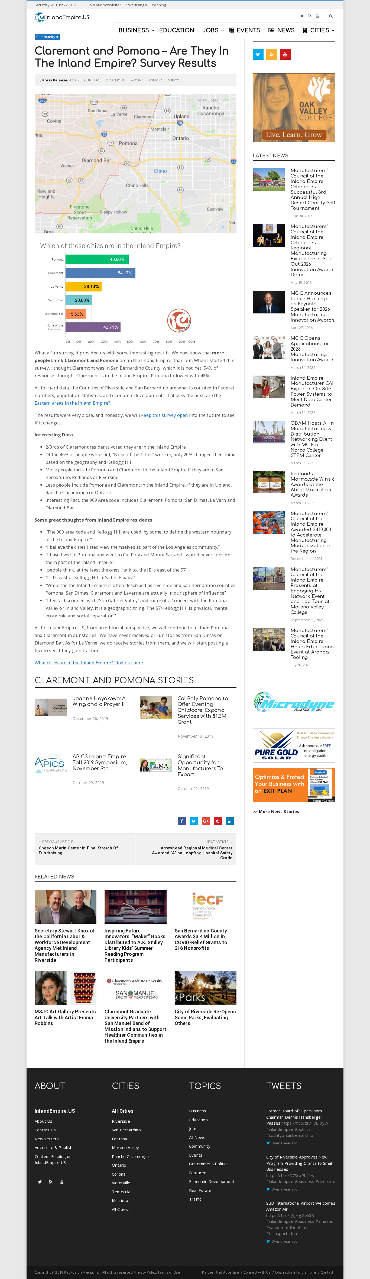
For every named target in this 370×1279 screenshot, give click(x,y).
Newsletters (47, 1138)
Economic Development (211, 1181)
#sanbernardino (281, 1227)
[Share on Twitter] (194, 821)
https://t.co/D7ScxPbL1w (290, 1175)
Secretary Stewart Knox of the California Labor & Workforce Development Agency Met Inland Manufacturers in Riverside (65, 945)
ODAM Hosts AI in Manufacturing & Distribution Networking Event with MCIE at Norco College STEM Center (312, 439)
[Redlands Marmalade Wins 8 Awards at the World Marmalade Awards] (269, 482)
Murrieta (120, 1200)
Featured (198, 1172)
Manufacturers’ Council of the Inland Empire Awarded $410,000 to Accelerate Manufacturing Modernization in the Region (311, 532)
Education (198, 1119)
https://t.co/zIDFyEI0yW (304, 1123)
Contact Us (45, 1129)
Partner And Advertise (220, 1272)
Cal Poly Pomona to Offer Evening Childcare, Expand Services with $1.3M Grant (203, 710)
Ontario (119, 1165)
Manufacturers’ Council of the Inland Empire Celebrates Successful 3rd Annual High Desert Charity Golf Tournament (313, 189)
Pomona (156, 80)
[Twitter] (302, 16)
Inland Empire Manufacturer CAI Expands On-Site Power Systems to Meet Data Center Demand (312, 392)
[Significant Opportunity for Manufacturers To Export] (156, 765)
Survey (173, 80)
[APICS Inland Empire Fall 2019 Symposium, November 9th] (51, 765)
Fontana (119, 1138)
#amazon (324, 1221)
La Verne (136, 80)
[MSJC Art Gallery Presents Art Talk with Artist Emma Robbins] (65, 988)
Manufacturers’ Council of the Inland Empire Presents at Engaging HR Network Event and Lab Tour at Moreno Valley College (310, 591)
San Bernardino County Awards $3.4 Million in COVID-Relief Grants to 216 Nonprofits (201, 939)
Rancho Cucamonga (130, 1156)
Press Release (54, 80)
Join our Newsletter (105, 4)
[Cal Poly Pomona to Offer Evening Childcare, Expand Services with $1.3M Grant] (156, 707)
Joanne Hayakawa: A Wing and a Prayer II (99, 701)
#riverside (325, 1181)
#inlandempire (280, 1129)
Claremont (115, 80)
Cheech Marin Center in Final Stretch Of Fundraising (78, 850)
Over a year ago (284, 1143)
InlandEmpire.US (55, 1111)
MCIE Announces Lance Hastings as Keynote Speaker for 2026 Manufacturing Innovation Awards (313, 307)
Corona (118, 1174)
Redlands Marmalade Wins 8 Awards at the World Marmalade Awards (313, 484)
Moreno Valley (125, 1147)
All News (197, 1137)
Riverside (121, 1121)
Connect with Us (257, 1272)
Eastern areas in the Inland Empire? (72, 403)
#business (304, 1181)
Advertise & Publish (53, 1147)
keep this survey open (164, 415)
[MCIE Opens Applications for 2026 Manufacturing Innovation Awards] (269, 347)
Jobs (193, 1128)
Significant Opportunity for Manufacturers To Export (200, 765)
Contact (327, 1272)
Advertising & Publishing (145, 4)
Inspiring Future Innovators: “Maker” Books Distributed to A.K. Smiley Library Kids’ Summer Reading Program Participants (135, 945)
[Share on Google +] (206, 821)
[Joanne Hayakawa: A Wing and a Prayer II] (51, 707)
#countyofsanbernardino (289, 1135)
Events (195, 1155)
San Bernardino (126, 1129)
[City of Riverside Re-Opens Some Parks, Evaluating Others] (205, 988)
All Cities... (121, 1209)
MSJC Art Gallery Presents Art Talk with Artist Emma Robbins (65, 1017)
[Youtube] (317, 16)
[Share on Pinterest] (218, 821)
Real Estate (200, 1190)
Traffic (195, 1199)
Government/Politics (209, 1163)
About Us (44, 1121)
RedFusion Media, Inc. (82, 1272)
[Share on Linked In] (230, 821)
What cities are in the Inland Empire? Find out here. (89, 662)
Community (45, 36)
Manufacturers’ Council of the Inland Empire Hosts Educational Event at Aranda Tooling (313, 644)
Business (197, 1110)
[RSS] (310, 16)
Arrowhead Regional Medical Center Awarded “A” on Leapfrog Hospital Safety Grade (192, 853)
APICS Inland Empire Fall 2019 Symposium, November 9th (100, 762)
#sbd (303, 1227)
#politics (303, 1129)
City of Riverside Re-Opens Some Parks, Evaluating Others (205, 1017)
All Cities (123, 1111)
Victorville (121, 1182)
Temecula (121, 1191)
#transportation (281, 1233)
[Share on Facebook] (182, 821)
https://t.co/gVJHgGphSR (290, 1215)
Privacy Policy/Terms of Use (157, 1272)
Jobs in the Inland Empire (295, 1272)
